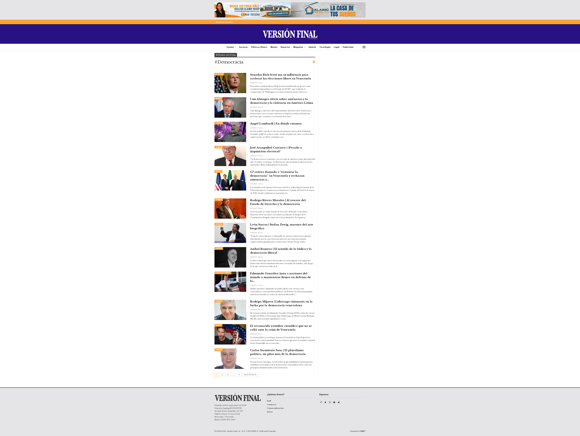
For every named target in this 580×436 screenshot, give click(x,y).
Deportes (285, 47)
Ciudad (230, 47)
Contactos (271, 404)
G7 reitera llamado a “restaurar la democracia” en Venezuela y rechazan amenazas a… (277, 175)
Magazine (298, 47)
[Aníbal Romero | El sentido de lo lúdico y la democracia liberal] (230, 257)
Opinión (312, 47)
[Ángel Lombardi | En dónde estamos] (230, 132)
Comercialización (275, 408)
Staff (269, 401)
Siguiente (250, 375)
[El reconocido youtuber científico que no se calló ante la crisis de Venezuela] (230, 334)
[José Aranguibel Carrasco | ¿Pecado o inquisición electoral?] (230, 156)
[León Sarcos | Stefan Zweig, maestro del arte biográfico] (230, 233)
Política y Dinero (259, 47)
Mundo (274, 47)
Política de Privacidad (267, 431)
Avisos (270, 412)
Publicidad (348, 47)
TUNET (362, 431)
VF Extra (219, 74)
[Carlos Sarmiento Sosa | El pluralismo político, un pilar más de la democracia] (230, 358)
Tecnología (324, 47)
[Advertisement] (344, 72)
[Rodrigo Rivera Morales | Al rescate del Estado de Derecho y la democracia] (230, 208)
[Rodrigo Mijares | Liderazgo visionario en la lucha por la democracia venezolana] (230, 310)
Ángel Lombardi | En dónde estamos (276, 123)
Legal (336, 47)
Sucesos (243, 47)
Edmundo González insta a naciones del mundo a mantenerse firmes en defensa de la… (280, 277)
